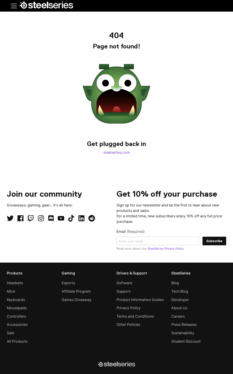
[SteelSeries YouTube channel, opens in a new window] (61, 218)
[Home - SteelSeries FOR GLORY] (46, 5)
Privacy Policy (128, 308)
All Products (17, 341)
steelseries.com (116, 152)
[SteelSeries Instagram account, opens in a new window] (41, 218)
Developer (180, 300)
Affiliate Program (76, 291)
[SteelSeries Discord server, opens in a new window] (51, 218)
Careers (178, 316)
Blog (175, 283)
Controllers (16, 316)
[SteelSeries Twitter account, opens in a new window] (10, 218)
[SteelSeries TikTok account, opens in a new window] (71, 218)
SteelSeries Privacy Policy (165, 248)
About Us (179, 308)
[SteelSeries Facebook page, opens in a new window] (20, 218)
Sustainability (182, 333)
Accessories (17, 324)
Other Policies (128, 324)
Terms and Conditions (135, 316)
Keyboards (16, 300)
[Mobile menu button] (14, 6)
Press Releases (184, 324)
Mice (11, 291)
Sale (10, 333)
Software (124, 283)
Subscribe (214, 241)
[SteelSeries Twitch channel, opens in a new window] (30, 218)
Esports (68, 283)
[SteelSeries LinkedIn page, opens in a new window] (81, 218)
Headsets (15, 283)
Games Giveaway (76, 300)
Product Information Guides (140, 300)
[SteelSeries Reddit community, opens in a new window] (91, 218)
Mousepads (17, 308)
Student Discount (186, 341)
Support (123, 291)
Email (130, 231)
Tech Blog (179, 291)
